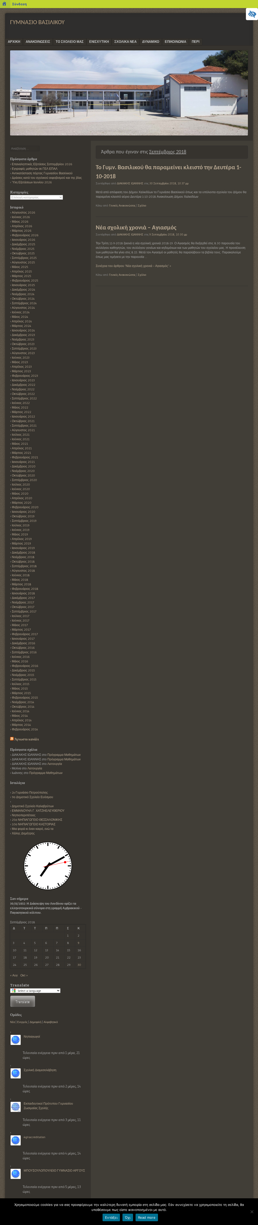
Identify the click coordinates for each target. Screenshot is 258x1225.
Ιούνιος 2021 (20, 439)
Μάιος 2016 (20, 661)
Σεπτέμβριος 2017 (24, 611)
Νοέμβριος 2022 (23, 389)
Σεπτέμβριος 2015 (24, 679)
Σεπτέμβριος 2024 (24, 303)
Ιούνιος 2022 (21, 403)
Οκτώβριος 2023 (23, 344)
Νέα (12, 1022)
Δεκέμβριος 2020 (24, 466)
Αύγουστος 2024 (23, 308)
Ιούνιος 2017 (20, 620)
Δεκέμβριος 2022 (23, 385)
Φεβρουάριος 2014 (25, 729)
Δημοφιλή (35, 1022)
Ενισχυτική (99, 42)
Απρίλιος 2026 (22, 226)
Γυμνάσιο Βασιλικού (37, 23)
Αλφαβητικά (51, 1022)
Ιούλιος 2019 (20, 525)
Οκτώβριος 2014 (23, 706)
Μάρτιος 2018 (21, 584)
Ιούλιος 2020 (21, 484)
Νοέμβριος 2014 (23, 702)
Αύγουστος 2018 (23, 570)
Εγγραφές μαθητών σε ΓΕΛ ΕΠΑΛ (34, 169)
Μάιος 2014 (20, 716)
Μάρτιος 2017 (21, 629)
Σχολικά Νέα (125, 42)
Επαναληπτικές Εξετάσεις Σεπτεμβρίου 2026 (42, 164)
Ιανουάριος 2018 (23, 593)
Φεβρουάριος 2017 (25, 634)
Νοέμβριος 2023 (23, 339)
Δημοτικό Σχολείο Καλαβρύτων (33, 806)
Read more (146, 1217)
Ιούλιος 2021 (20, 434)
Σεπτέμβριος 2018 (24, 566)
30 (79, 965)
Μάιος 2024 (20, 317)
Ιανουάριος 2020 (23, 512)
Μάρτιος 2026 (21, 230)
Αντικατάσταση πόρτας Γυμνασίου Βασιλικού (42, 173)
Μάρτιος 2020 (21, 502)
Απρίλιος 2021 (22, 448)
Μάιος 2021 (20, 444)
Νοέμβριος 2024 (23, 294)
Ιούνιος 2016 (21, 657)
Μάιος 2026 (20, 221)
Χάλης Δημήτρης (23, 833)
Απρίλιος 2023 (22, 366)
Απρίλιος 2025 (22, 271)
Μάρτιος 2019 (21, 543)
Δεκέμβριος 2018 (23, 552)
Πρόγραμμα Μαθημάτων (64, 755)
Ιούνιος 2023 (20, 357)
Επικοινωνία (175, 42)
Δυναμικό (150, 42)
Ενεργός (22, 1022)
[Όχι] (251, 1211)
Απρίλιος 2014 (22, 720)
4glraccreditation (34, 1137)
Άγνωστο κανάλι (26, 739)
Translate (23, 1001)
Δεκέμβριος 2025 (23, 244)
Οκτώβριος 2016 (23, 648)
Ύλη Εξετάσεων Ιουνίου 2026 (32, 182)
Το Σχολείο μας (70, 42)
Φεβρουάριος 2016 (25, 666)
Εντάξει (111, 1217)
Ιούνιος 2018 (21, 575)
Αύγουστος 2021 (23, 430)
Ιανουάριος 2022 (23, 416)
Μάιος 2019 (20, 534)
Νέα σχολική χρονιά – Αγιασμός (136, 228)
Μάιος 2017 (20, 625)
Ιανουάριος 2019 (23, 548)
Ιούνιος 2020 (21, 489)
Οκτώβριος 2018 (23, 561)
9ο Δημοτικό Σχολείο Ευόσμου (32, 797)
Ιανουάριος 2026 (23, 240)
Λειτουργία (54, 764)
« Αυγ (14, 975)
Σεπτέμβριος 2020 (24, 480)
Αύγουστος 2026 (23, 212)
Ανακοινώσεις (38, 42)
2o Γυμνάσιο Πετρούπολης (30, 792)
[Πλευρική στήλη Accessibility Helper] (252, 14)
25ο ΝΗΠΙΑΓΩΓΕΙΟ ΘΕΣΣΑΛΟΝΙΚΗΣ (37, 820)
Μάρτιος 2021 (21, 453)
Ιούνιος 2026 (21, 217)
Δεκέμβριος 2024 (23, 289)
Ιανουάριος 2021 (23, 462)
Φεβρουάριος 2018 (25, 589)
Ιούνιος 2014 (20, 711)
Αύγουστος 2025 (23, 262)
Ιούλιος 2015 (20, 684)
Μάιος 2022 (20, 407)
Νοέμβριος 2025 (23, 249)
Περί (196, 42)
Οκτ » (24, 975)
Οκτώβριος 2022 (23, 394)
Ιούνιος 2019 (20, 530)
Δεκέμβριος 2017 (23, 598)
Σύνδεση (19, 4)
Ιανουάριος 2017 (23, 638)
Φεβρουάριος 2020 (25, 507)
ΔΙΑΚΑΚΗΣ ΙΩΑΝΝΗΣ (130, 183)
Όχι (128, 1217)
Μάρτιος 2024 (21, 326)
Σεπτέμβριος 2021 (24, 425)
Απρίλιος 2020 (22, 498)
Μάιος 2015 (20, 688)
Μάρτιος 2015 (21, 693)
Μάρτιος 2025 (21, 276)
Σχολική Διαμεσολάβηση (40, 1070)
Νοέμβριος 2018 (23, 557)
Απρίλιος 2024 (22, 321)
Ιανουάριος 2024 (23, 330)
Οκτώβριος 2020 (23, 475)
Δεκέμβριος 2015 (23, 670)
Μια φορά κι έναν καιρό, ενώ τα (32, 829)
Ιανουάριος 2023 (23, 380)
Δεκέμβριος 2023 (23, 335)
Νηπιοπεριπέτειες (24, 815)
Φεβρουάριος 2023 (25, 376)
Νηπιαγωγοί (32, 1036)
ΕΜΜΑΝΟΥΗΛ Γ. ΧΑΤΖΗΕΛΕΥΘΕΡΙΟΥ (38, 810)
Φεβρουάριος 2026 (25, 235)
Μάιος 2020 (20, 493)
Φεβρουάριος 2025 (25, 280)
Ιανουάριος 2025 (23, 285)
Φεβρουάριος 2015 (25, 697)
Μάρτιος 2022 (21, 412)
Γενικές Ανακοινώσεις (122, 205)
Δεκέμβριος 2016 (23, 643)
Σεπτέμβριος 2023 (24, 348)
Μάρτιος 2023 (21, 371)
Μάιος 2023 (20, 362)
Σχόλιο (142, 205)
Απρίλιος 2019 (22, 539)
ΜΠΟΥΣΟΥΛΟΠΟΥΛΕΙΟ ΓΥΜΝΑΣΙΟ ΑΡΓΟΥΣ (54, 1170)
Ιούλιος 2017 (20, 616)
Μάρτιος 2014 (21, 725)
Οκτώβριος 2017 (23, 607)
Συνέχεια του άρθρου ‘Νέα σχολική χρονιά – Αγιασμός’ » (133, 266)
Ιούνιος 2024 (21, 312)
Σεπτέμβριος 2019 (24, 521)
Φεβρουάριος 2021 (25, 457)
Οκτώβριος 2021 (23, 421)
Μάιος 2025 (20, 267)
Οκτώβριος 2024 (23, 298)
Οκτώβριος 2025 (23, 253)
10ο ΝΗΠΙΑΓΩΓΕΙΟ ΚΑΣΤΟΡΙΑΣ (33, 824)
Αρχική (14, 42)
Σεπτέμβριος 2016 (24, 652)
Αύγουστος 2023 (23, 353)
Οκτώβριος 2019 (23, 516)
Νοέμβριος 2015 (23, 675)
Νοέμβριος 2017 (23, 602)
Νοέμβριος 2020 (23, 471)
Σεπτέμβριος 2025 (24, 258)
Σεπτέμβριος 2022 (24, 398)
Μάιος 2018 (20, 580)
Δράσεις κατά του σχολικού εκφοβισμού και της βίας (47, 178)
